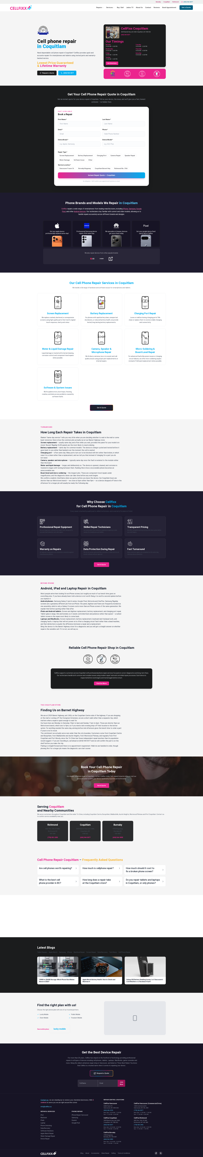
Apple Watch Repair (47, 1133)
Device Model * (107, 140)
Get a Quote (186, 7)
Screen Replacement (67, 155)
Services (109, 7)
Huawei (74, 1120)
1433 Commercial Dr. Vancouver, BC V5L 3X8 (141, 1107)
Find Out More (101, 683)
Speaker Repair (130, 155)
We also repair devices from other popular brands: (101, 253)
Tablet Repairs (42, 952)
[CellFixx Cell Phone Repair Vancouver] (21, 7)
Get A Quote (101, 564)
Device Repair (45, 1139)
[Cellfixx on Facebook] (156, 1153)
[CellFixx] (48, 1153)
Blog (81, 1153)
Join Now (121, 1083)
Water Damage (65, 160)
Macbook (44, 1117)
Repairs (99, 7)
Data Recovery (103, 952)
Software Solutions (47, 1131)
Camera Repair (115, 155)
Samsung (132, 209)
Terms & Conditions (124, 1153)
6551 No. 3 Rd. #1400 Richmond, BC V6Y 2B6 (141, 1121)
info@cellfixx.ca (46, 1107)
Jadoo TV (129, 7)
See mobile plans (43, 1029)
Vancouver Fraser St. (67, 168)
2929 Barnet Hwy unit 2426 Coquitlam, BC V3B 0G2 (112, 1121)
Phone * (105, 129)
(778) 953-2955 (52, 837)
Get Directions (112, 63)
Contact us (44, 1100)
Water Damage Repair (48, 1136)
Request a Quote (48, 73)
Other (90, 160)
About (87, 1153)
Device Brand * (63, 140)
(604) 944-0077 (188, 2)
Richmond (175, 2)
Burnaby (158, 2)
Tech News (113, 952)
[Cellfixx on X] (160, 1153)
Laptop (43, 1123)
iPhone (125, 209)
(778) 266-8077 (138, 1110)
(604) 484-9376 (108, 1110)
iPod (42, 1115)
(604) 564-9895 (118, 837)
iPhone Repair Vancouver (80, 1115)
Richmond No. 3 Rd (120, 168)
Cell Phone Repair (124, 952)
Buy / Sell (120, 7)
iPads (42, 1120)
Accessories (95, 1153)
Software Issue (79, 160)
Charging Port (101, 155)
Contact (148, 7)
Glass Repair (105, 1153)
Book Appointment (169, 7)
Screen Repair (91, 952)
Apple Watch (53, 952)
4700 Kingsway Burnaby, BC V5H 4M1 (110, 1136)
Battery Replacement (85, 155)
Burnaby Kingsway (84, 168)
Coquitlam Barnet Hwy (102, 168)
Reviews (157, 7)
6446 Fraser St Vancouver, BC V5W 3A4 (111, 1107)
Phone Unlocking (46, 1125)
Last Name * (106, 119)
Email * (60, 129)
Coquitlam (166, 2)
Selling (113, 1153)
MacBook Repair (79, 952)
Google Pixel (76, 1123)
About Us (139, 7)
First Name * (62, 119)
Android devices (80, 211)
